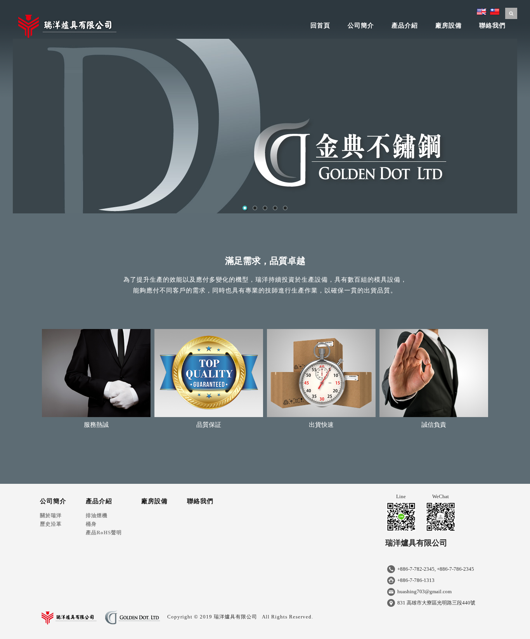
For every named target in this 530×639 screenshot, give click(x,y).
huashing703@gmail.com (424, 591)
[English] (481, 11)
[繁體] (494, 11)
